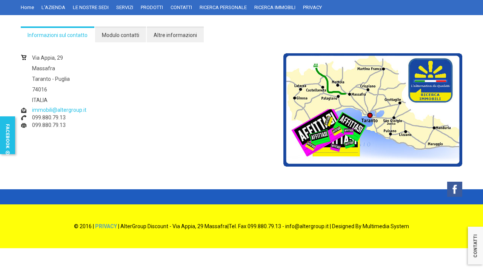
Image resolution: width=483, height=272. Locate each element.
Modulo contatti (120, 35)
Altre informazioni (175, 35)
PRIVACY (106, 226)
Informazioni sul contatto (58, 35)
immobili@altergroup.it (59, 110)
